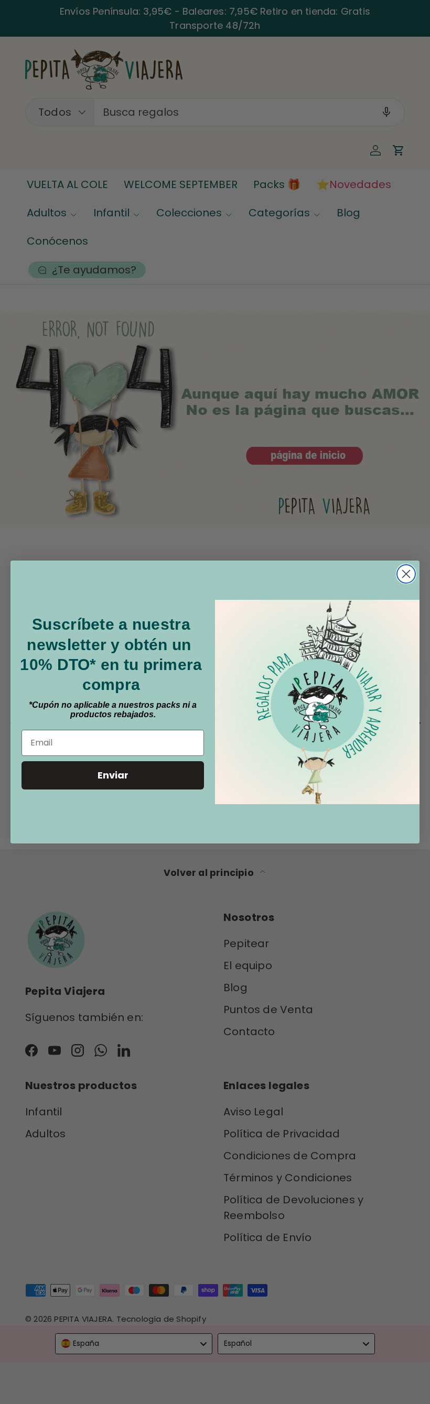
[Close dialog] (406, 574)
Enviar (113, 775)
